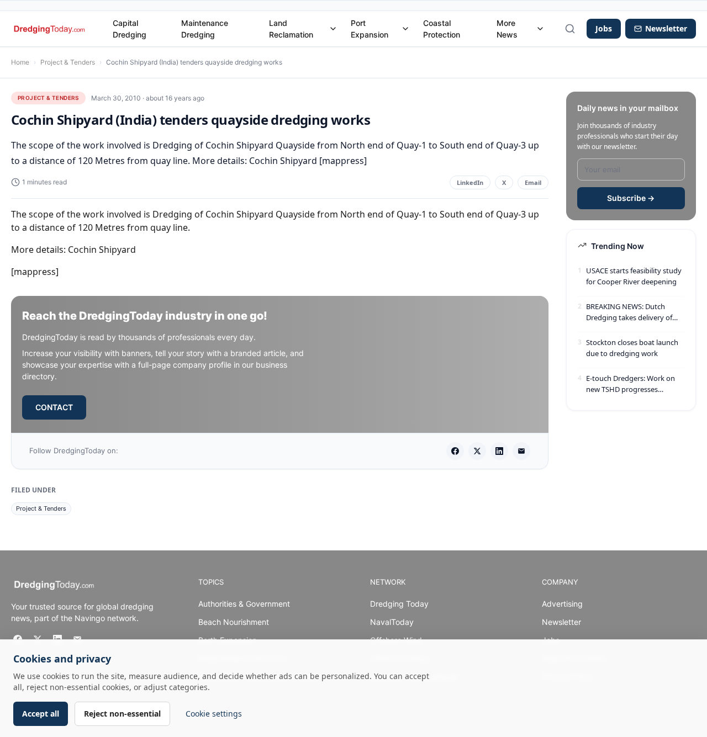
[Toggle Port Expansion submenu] (405, 28)
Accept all (40, 713)
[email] (521, 451)
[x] (477, 451)
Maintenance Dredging (204, 28)
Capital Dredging (129, 28)
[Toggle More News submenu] (540, 28)
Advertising (562, 603)
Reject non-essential (122, 713)
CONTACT (54, 407)
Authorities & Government (244, 603)
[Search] (570, 29)
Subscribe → (631, 198)
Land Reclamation (291, 28)
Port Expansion (369, 28)
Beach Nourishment (233, 622)
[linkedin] (499, 451)
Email (533, 182)
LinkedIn (470, 182)
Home (20, 62)
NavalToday (392, 622)
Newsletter (561, 622)
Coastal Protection (441, 28)
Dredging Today (399, 603)
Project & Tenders (67, 62)
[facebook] (455, 451)
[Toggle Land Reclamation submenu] (333, 28)
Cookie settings (214, 713)
